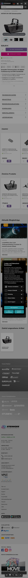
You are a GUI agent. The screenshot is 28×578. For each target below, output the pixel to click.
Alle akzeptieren (14, 307)
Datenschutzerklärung (11, 283)
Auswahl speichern (19, 311)
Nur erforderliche (9, 311)
